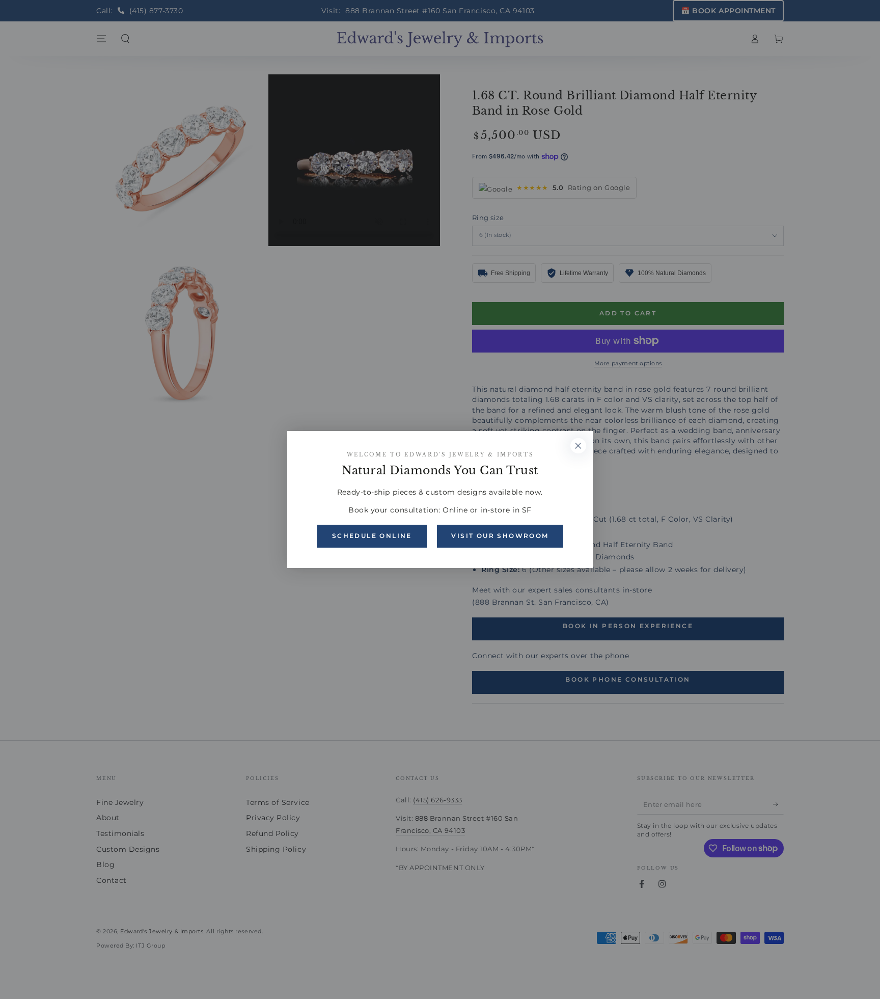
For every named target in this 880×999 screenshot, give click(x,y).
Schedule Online (372, 535)
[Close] (578, 446)
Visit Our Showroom (499, 535)
